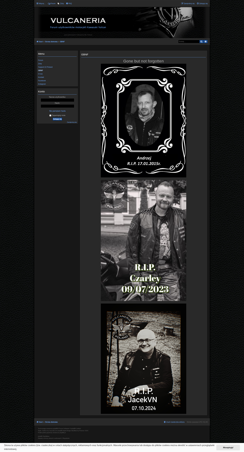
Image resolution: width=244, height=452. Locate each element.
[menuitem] (61, 4)
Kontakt (41, 77)
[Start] (122, 22)
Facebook (42, 81)
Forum (40, 60)
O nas (40, 74)
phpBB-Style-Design (64, 430)
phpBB (55, 428)
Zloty (40, 64)
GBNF (40, 70)
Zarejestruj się (72, 122)
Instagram (42, 84)
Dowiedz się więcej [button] (27, 449)
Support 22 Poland (45, 67)
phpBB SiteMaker (43, 436)
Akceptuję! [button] (228, 447)
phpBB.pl (63, 432)
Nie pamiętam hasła (57, 111)
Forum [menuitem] (53, 4)
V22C (86, 430)
